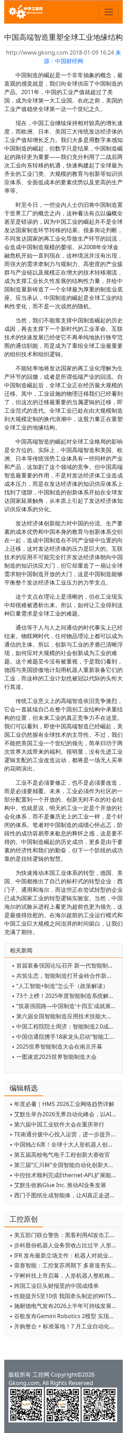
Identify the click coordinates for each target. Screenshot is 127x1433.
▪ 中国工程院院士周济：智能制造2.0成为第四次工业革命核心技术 (65, 1026)
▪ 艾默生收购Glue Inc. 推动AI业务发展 (58, 1185)
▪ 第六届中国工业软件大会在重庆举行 (57, 1124)
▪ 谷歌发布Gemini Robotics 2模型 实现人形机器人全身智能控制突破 (64, 1316)
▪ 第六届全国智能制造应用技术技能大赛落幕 (65, 1016)
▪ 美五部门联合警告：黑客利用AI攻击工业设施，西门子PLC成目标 (64, 1235)
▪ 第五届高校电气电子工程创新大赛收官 (60, 1155)
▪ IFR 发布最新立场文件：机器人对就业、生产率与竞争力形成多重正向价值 (64, 1255)
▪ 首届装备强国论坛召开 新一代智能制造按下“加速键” (65, 965)
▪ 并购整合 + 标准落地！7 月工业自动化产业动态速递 (64, 1326)
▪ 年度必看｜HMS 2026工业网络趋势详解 (62, 1104)
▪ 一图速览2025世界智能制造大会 (54, 1057)
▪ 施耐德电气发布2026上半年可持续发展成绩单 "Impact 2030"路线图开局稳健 (64, 1306)
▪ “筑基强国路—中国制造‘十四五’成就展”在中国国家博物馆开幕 (65, 1006)
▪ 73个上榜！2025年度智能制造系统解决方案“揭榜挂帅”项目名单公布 (65, 996)
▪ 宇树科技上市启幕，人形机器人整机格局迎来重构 (64, 1275)
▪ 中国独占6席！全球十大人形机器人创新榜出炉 (64, 1144)
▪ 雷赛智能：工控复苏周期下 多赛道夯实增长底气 (64, 1265)
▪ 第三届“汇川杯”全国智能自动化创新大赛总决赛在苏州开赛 (64, 1165)
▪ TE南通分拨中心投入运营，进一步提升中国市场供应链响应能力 (64, 1134)
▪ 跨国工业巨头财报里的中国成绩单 (54, 1286)
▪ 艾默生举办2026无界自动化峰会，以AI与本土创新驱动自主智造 (64, 1114)
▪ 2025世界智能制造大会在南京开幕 (57, 1046)
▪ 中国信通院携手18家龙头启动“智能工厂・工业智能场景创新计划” (65, 1036)
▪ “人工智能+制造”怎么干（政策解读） (60, 986)
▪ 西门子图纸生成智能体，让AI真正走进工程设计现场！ (64, 1195)
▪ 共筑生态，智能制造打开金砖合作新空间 (65, 976)
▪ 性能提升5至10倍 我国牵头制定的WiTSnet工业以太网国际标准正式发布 (64, 1296)
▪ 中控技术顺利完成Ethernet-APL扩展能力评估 (64, 1175)
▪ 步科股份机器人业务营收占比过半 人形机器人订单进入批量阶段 (64, 1245)
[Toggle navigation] (109, 12)
